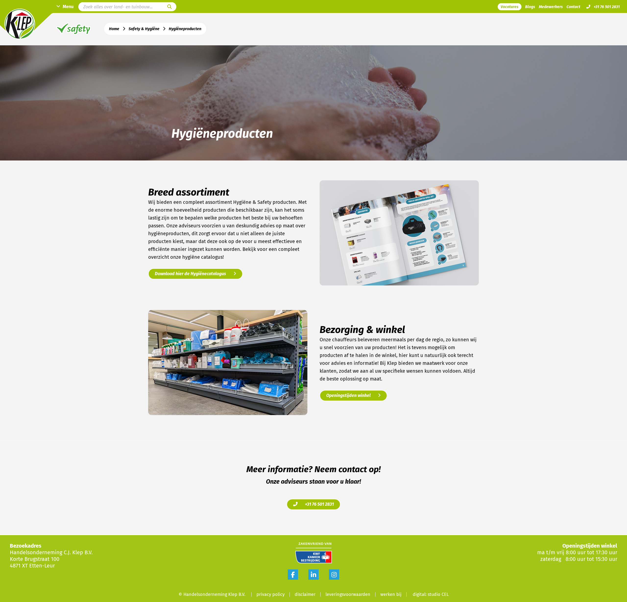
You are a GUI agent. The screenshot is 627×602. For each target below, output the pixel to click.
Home (114, 28)
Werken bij (390, 594)
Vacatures (509, 6)
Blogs (530, 6)
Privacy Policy (270, 594)
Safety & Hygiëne (144, 28)
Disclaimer (305, 594)
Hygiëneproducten (185, 28)
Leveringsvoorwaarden (348, 594)
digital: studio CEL (431, 594)
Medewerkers (551, 6)
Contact (573, 6)
